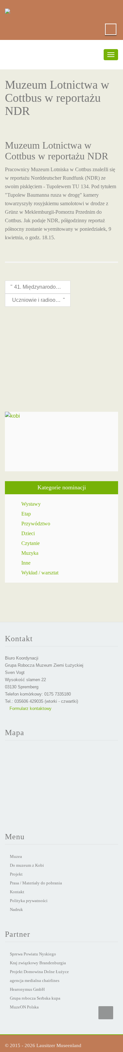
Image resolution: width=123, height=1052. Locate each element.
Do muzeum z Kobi (27, 865)
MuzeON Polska (24, 1007)
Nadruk (16, 909)
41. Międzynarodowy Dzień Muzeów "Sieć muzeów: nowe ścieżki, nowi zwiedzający (39, 287)
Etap (26, 514)
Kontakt (17, 891)
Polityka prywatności (29, 900)
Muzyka (29, 553)
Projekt (16, 874)
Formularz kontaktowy (29, 708)
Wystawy (31, 504)
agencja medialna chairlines (34, 980)
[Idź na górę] (105, 1012)
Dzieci (28, 533)
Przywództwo (35, 523)
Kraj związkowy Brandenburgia (38, 962)
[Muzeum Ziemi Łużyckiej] (7, 10)
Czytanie (30, 543)
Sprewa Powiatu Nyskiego (33, 954)
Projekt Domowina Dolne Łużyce (39, 971)
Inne (26, 563)
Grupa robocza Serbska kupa (35, 998)
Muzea (16, 856)
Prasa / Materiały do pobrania (36, 882)
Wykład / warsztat (39, 572)
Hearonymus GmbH (27, 989)
